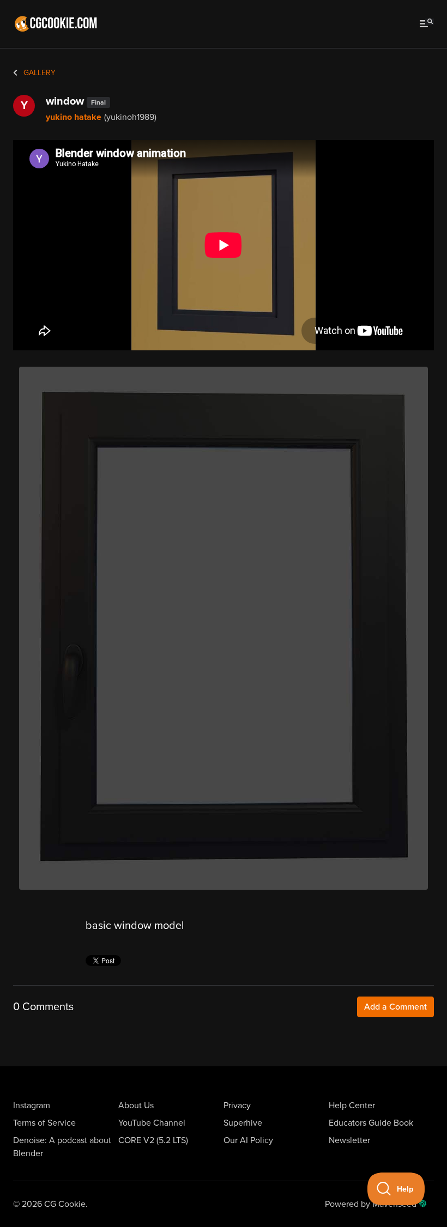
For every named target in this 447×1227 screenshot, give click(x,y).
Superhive (243, 1122)
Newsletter (349, 1140)
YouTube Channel (151, 1122)
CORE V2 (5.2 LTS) (153, 1140)
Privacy (237, 1105)
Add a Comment (395, 1006)
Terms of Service (44, 1122)
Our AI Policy (248, 1140)
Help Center (352, 1105)
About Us (136, 1105)
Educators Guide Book (371, 1122)
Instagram (31, 1105)
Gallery (38, 72)
